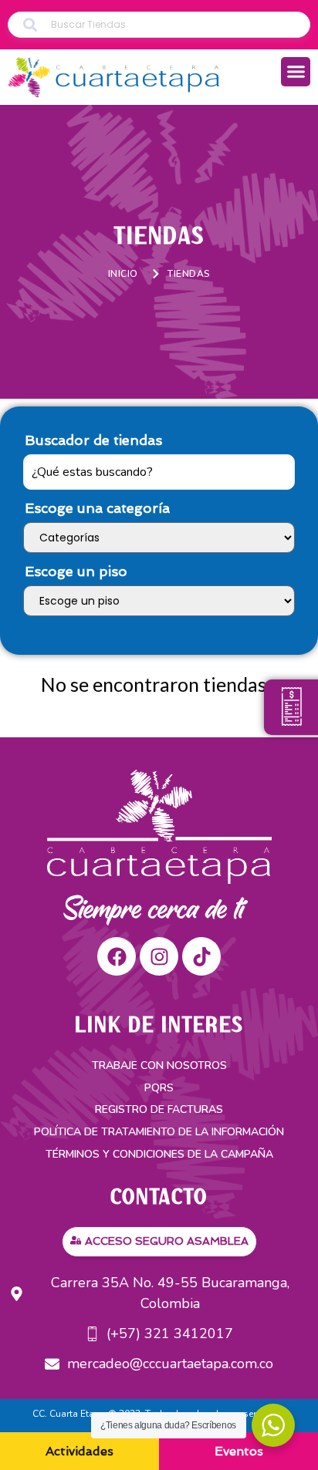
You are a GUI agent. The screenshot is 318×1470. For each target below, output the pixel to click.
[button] (295, 71)
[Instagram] (159, 956)
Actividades (79, 1451)
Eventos (239, 1451)
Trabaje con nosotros (159, 1065)
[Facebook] (116, 956)
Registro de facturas (159, 1109)
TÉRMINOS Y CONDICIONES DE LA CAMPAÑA (159, 1154)
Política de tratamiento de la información (159, 1131)
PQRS (159, 1088)
